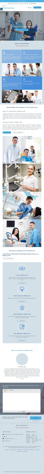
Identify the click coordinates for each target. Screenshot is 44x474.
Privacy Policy (18, 471)
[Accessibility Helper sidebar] (1, 9)
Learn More (22, 283)
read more (22, 378)
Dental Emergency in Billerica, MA (22, 314)
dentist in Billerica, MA (15, 116)
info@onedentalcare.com (10, 438)
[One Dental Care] (8, 8)
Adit (39, 471)
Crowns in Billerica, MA (22, 275)
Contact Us (7, 132)
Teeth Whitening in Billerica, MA (22, 333)
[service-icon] (22, 268)
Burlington (32, 449)
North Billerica (13, 449)
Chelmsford (19, 451)
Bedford (37, 449)
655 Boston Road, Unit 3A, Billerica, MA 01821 (18, 3)
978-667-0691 (33, 3)
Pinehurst (7, 449)
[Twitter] (4, 436)
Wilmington (26, 449)
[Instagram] (6, 436)
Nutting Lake (20, 449)
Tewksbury (25, 451)
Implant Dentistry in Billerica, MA (22, 296)
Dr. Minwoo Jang (22, 366)
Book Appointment (37, 7)
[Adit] (23, 411)
